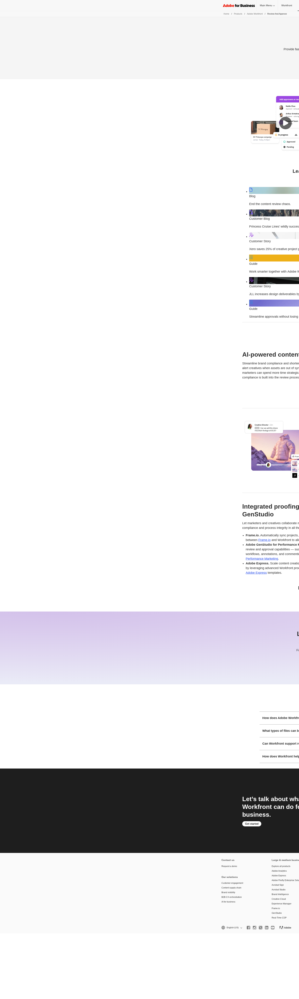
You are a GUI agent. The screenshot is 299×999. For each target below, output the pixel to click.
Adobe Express (256, 572)
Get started (252, 823)
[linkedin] (266, 927)
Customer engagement (232, 883)
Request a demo (229, 866)
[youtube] (272, 927)
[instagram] (254, 927)
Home (226, 14)
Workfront (286, 5)
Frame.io (264, 540)
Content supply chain (231, 888)
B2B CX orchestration (231, 897)
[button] (285, 123)
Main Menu (266, 5)
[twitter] (260, 927)
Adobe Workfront (255, 14)
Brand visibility (228, 892)
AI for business (228, 902)
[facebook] (248, 927)
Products (238, 14)
